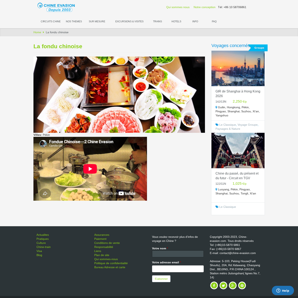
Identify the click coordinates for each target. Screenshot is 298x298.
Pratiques (42, 238)
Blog (39, 255)
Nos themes (74, 21)
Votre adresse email (166, 262)
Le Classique (227, 124)
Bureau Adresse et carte (109, 267)
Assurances (101, 234)
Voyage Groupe (248, 124)
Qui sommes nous (178, 7)
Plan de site (101, 255)
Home (37, 32)
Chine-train (43, 247)
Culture (41, 242)
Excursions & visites (129, 21)
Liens (97, 251)
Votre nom (160, 248)
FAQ (214, 21)
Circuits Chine (51, 21)
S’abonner (161, 278)
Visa (39, 251)
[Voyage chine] (58, 7)
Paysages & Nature (227, 128)
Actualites (42, 234)
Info (195, 21)
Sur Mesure (97, 21)
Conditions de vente (107, 242)
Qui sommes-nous (106, 259)
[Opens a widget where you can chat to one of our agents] (283, 291)
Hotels (176, 21)
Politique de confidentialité (111, 263)
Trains (157, 21)
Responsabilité (103, 247)
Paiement (100, 238)
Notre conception (204, 7)
